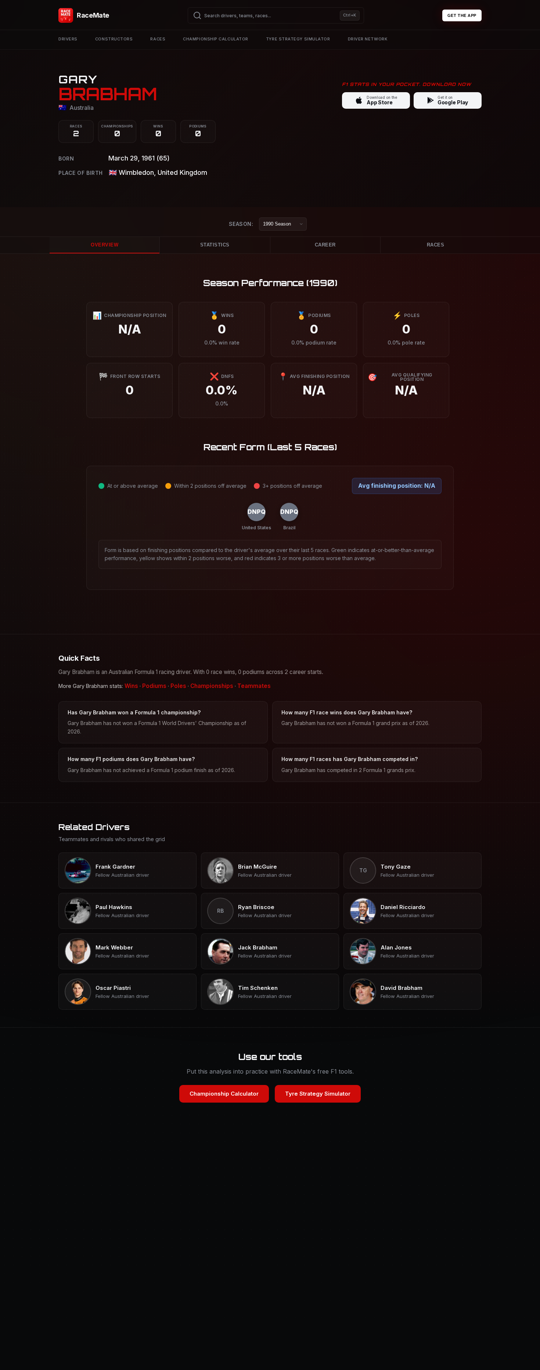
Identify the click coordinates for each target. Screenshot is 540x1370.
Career (325, 245)
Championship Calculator (224, 1093)
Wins (131, 685)
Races (157, 39)
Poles (178, 685)
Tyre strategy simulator (298, 39)
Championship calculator (215, 39)
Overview (104, 245)
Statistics (215, 245)
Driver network (368, 39)
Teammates (254, 685)
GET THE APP (461, 15)
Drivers (68, 39)
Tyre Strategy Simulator (317, 1093)
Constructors (114, 39)
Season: (241, 224)
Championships (211, 685)
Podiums (154, 685)
